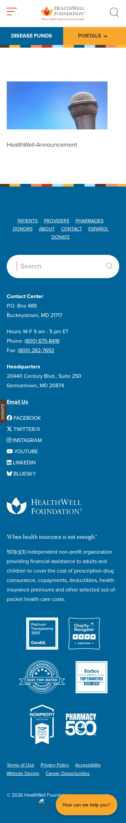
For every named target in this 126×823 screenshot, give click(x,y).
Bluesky (24, 473)
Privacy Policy (55, 765)
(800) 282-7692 (36, 350)
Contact (71, 229)
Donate (60, 237)
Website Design (23, 773)
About (47, 229)
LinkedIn (23, 462)
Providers (56, 221)
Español (98, 229)
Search (109, 266)
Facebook (26, 418)
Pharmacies (89, 221)
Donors (23, 229)
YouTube (25, 451)
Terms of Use (20, 765)
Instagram (26, 440)
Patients (27, 221)
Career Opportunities (68, 773)
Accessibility (88, 765)
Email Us (17, 401)
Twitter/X (26, 429)
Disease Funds (31, 35)
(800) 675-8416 (42, 341)
